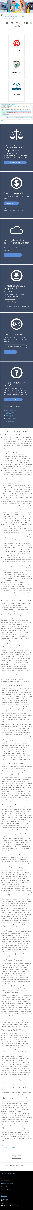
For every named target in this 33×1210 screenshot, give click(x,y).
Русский (4, 1200)
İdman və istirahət (10, 417)
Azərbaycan (5, 1199)
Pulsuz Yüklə (10, 301)
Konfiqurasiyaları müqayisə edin (15, 162)
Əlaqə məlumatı (10, 351)
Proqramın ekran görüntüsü (8, 1173)
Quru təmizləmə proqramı (8, 1147)
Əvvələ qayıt (4, 1196)
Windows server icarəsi (12, 255)
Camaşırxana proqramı (7, 1145)
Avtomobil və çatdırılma (11, 418)
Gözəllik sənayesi (10, 415)
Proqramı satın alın (5, 1189)
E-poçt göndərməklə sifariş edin (15, 346)
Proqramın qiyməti (11, 203)
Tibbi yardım (9, 413)
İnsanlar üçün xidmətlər (11, 420)
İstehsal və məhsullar (11, 410)
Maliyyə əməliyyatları (11, 412)
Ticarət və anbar (9, 409)
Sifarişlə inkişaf (4, 1192)
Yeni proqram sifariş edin (13, 399)
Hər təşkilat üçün (10, 421)
